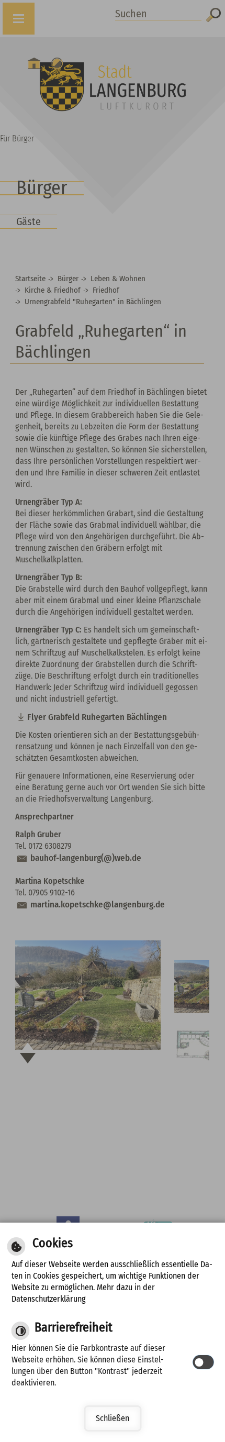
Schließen (112, 1418)
